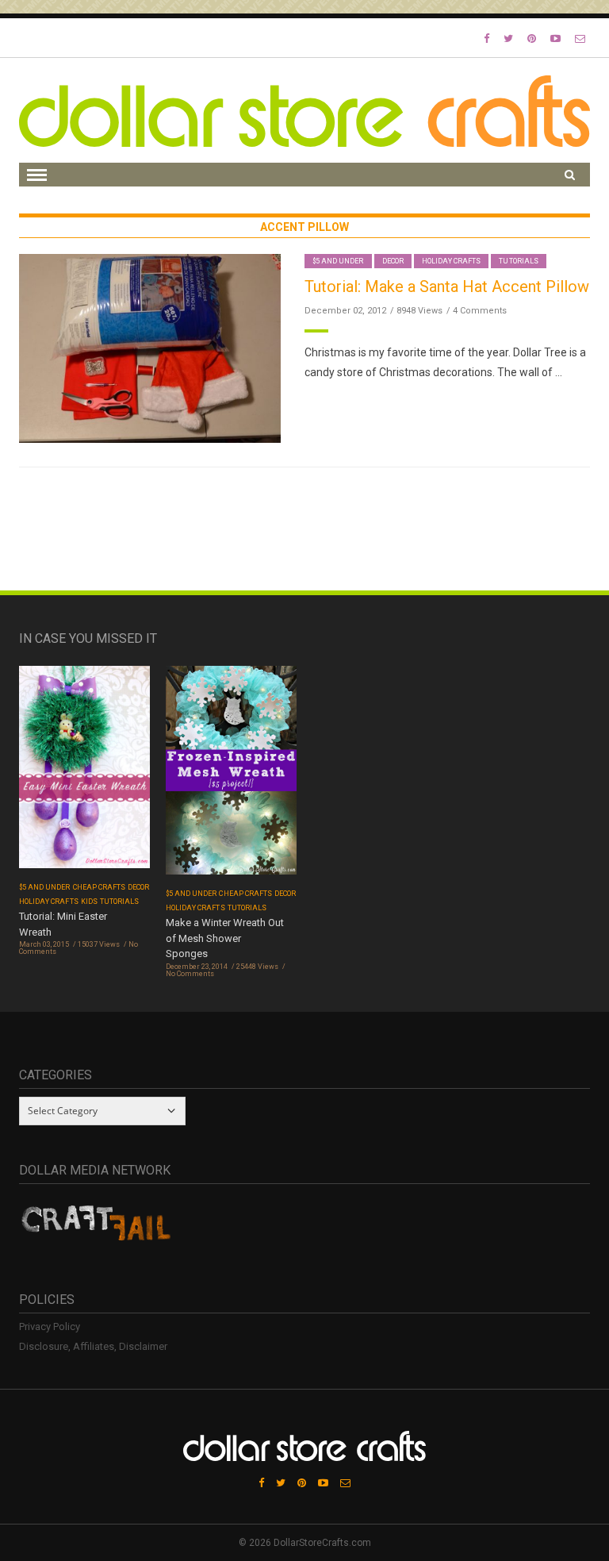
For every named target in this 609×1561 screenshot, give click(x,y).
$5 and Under (338, 261)
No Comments (190, 974)
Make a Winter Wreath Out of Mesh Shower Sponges (225, 938)
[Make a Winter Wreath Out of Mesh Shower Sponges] (231, 775)
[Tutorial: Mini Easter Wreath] (84, 772)
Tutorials (518, 261)
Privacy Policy (49, 1326)
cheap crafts (99, 887)
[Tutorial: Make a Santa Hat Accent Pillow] (150, 347)
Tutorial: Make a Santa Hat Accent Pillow (446, 286)
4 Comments (480, 311)
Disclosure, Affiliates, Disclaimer (93, 1346)
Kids (89, 901)
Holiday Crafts (451, 261)
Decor (393, 261)
